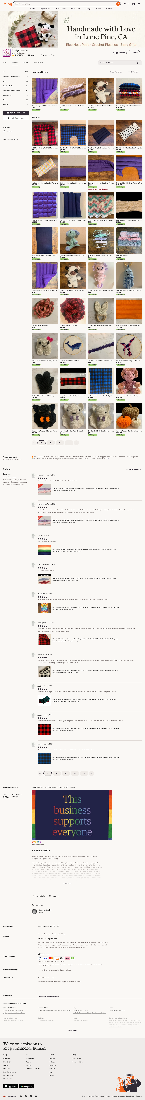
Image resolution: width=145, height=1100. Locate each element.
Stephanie (41, 475)
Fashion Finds (75, 9)
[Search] (118, 3)
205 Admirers (7, 131)
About (25, 63)
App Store (10, 1086)
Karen (40, 715)
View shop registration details (49, 996)
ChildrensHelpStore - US (46, 1020)
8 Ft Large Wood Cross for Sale (13, 1010)
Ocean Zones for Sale (80, 1010)
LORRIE (40, 594)
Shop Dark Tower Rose (80, 1020)
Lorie (39, 654)
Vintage (88, 9)
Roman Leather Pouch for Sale (13, 1020)
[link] (34, 442)
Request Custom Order (17, 113)
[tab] (16, 72)
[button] (120, 52)
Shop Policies (38, 63)
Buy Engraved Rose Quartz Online (14, 1013)
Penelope (41, 623)
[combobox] (64, 3)
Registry (98, 9)
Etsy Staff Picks (45, 9)
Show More (72, 1030)
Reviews (15, 63)
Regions (139, 1096)
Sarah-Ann (41, 564)
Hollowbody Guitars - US (117, 1010)
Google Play (26, 1086)
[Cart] (138, 3)
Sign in (126, 4)
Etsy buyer (41, 504)
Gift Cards (109, 9)
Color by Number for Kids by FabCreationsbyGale (89, 1013)
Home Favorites (61, 9)
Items (5, 63)
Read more (67, 883)
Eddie (39, 686)
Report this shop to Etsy (10, 139)
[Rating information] (13, 55)
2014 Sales (6, 127)
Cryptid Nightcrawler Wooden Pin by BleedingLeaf (54, 1010)
